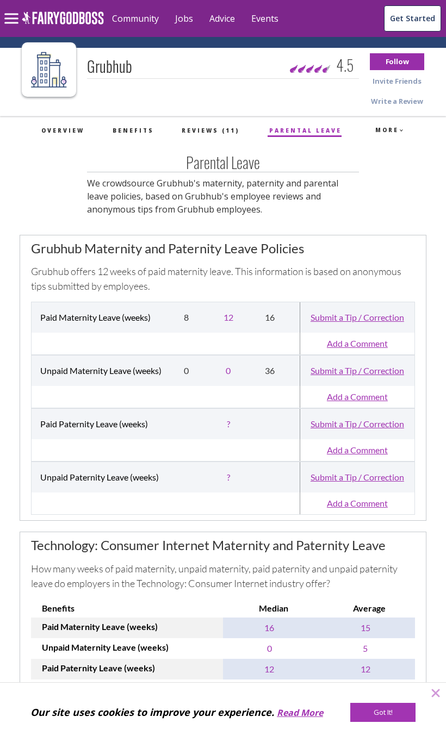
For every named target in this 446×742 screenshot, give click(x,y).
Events (264, 18)
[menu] (13, 10)
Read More (300, 713)
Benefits (133, 130)
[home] (63, 24)
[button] (397, 61)
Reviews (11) (210, 130)
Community (135, 18)
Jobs (184, 18)
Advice (222, 18)
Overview (62, 130)
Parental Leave (305, 130)
